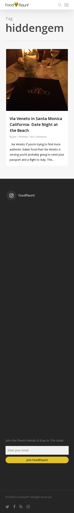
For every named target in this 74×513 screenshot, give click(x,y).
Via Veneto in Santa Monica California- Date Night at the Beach (36, 124)
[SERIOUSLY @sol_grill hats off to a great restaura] (37, 291)
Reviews (23, 136)
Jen (14, 136)
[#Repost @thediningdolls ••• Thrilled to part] (37, 361)
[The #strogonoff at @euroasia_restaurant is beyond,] (37, 221)
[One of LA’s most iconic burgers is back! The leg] (37, 326)
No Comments (38, 136)
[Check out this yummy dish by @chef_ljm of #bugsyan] (37, 397)
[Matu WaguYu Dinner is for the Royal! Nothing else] (37, 256)
